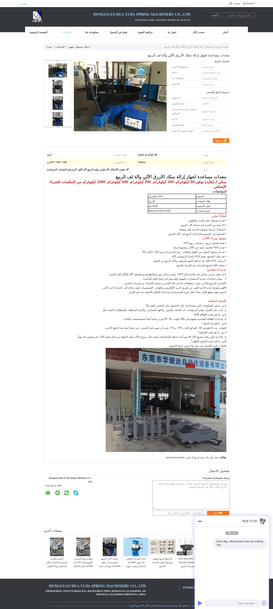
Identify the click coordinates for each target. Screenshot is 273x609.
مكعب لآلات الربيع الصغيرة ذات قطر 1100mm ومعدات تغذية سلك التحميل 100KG (109, 564)
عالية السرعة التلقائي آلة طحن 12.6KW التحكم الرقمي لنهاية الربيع (136, 564)
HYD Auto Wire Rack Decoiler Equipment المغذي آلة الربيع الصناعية (188, 564)
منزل (49, 46)
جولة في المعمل (119, 32)
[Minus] (200, 521)
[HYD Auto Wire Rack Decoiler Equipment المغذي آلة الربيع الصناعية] (189, 547)
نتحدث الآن (234, 3)
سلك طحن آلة (212, 457)
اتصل (216, 513)
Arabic (250, 3)
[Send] (200, 603)
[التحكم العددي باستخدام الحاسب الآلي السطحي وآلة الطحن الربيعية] (57, 547)
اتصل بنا (172, 32)
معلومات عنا (92, 32)
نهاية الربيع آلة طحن (195, 457)
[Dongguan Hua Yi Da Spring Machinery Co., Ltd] (38, 16)
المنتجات (66, 32)
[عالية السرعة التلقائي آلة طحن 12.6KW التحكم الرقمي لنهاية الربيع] (136, 547)
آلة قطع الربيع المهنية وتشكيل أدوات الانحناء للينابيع (162, 562)
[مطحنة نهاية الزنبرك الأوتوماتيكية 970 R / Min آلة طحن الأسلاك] (83, 547)
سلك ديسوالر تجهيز (78, 46)
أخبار (225, 32)
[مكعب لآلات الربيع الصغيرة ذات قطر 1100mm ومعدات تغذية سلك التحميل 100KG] (110, 547)
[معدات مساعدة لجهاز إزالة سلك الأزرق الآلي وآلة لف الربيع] (58, 70)
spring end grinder (175, 457)
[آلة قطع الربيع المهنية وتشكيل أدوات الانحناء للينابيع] (162, 547)
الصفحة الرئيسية (38, 32)
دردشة (218, 140)
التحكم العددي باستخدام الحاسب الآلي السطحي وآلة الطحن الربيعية (57, 564)
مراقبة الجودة (145, 32)
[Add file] (264, 603)
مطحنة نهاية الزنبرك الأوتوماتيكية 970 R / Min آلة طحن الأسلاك (83, 562)
